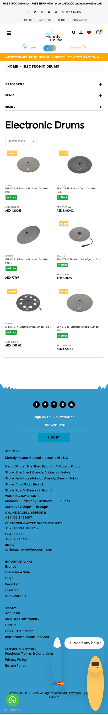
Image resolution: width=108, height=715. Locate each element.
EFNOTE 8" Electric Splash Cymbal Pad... (79, 259)
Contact (12, 590)
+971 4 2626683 (17, 539)
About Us (12, 613)
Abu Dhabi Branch (29, 484)
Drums (9, 185)
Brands (11, 566)
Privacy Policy (16, 659)
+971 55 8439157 (18, 517)
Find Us (11, 625)
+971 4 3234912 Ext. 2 (22, 528)
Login (9, 578)
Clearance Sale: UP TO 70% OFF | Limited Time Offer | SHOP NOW (52, 57)
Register (12, 584)
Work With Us (15, 596)
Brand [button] (10, 107)
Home (12, 66)
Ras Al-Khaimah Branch (34, 490)
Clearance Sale (17, 572)
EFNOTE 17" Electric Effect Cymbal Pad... (28, 326)
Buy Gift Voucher (19, 631)
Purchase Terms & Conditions (29, 653)
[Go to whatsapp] (12, 699)
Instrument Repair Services (27, 637)
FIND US (27, 20)
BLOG (61, 20)
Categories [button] (15, 84)
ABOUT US (45, 20)
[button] (99, 30)
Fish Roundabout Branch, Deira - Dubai (46, 478)
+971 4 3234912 (72, 12)
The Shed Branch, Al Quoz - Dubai (53, 466)
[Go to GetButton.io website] (12, 709)
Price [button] (9, 95)
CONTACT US (79, 20)
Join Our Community (22, 619)
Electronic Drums (41, 66)
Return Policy (15, 665)
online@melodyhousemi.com (29, 549)
